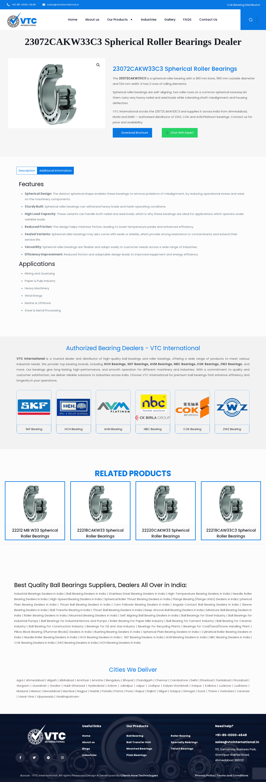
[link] (34, 412)
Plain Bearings (136, 755)
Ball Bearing (134, 736)
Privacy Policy (205, 775)
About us (88, 742)
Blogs (86, 748)
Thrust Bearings (182, 748)
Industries (89, 755)
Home (86, 736)
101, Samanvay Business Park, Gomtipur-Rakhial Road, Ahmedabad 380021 (235, 754)
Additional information (55, 170)
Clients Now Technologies (139, 775)
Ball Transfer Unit (138, 742)
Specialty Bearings (184, 742)
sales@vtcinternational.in (237, 742)
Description (27, 170)
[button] (98, 65)
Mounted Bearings (139, 748)
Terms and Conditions (232, 775)
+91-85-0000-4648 (231, 735)
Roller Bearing (180, 736)
